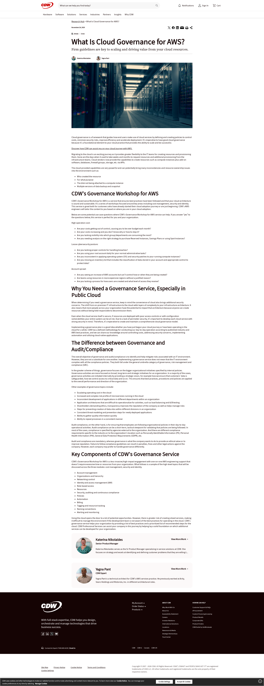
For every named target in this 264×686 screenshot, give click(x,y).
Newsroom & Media (169, 630)
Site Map (44, 667)
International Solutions (170, 624)
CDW (133, 648)
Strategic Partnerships (169, 634)
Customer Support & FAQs (202, 607)
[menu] (186, 5)
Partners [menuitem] (107, 14)
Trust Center (166, 637)
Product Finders (198, 624)
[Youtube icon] (56, 634)
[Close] (260, 681)
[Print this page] (186, 28)
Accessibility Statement (170, 614)
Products (136, 609)
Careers (164, 617)
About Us (165, 611)
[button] (216, 5)
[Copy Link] (191, 28)
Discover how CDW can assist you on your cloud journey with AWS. (102, 148)
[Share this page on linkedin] (177, 28)
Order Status (138, 606)
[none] (47, 14)
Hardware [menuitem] (47, 14)
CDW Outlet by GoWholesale (202, 627)
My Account (137, 603)
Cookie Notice (76, 667)
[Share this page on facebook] (173, 28)
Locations (165, 627)
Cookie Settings (164, 682)
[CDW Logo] (47, 5)
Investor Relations (168, 620)
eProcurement (198, 611)
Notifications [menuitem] (188, 5)
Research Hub (78, 21)
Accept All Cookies (183, 682)
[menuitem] (179, 5)
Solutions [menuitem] (71, 14)
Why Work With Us (168, 607)
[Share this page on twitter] (169, 28)
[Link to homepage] (47, 5)
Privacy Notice (59, 667)
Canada (146, 648)
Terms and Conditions (96, 667)
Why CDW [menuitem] (129, 14)
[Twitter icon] (51, 634)
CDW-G (139, 648)
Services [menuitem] (83, 14)
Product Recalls (198, 617)
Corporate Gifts (198, 620)
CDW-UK (154, 648)
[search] (105, 5)
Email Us (72, 648)
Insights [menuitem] (117, 14)
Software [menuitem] (59, 14)
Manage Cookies (41, 683)
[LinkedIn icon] (47, 634)
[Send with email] (182, 28)
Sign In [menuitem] (205, 5)
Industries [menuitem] (95, 14)
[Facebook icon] (42, 634)
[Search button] (157, 5)
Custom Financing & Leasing (202, 614)
